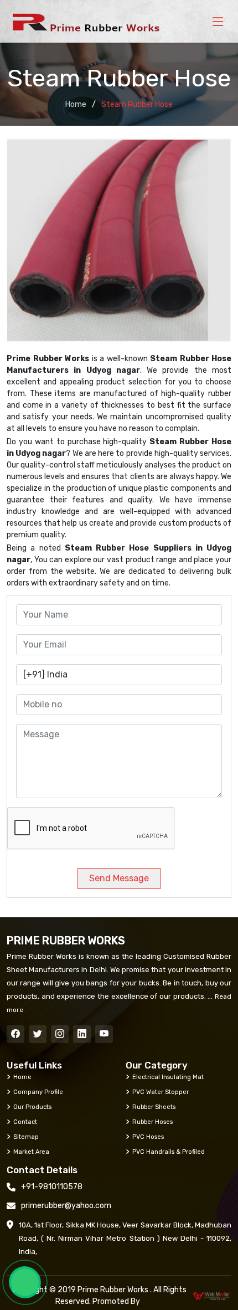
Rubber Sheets (153, 1106)
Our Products (32, 1106)
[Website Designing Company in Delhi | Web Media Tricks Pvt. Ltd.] (212, 1296)
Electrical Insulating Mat (168, 1076)
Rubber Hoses (152, 1121)
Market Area (31, 1151)
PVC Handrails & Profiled (168, 1151)
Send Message (119, 878)
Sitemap (26, 1136)
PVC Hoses (148, 1136)
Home (75, 104)
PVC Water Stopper (160, 1091)
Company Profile (38, 1091)
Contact (25, 1121)
